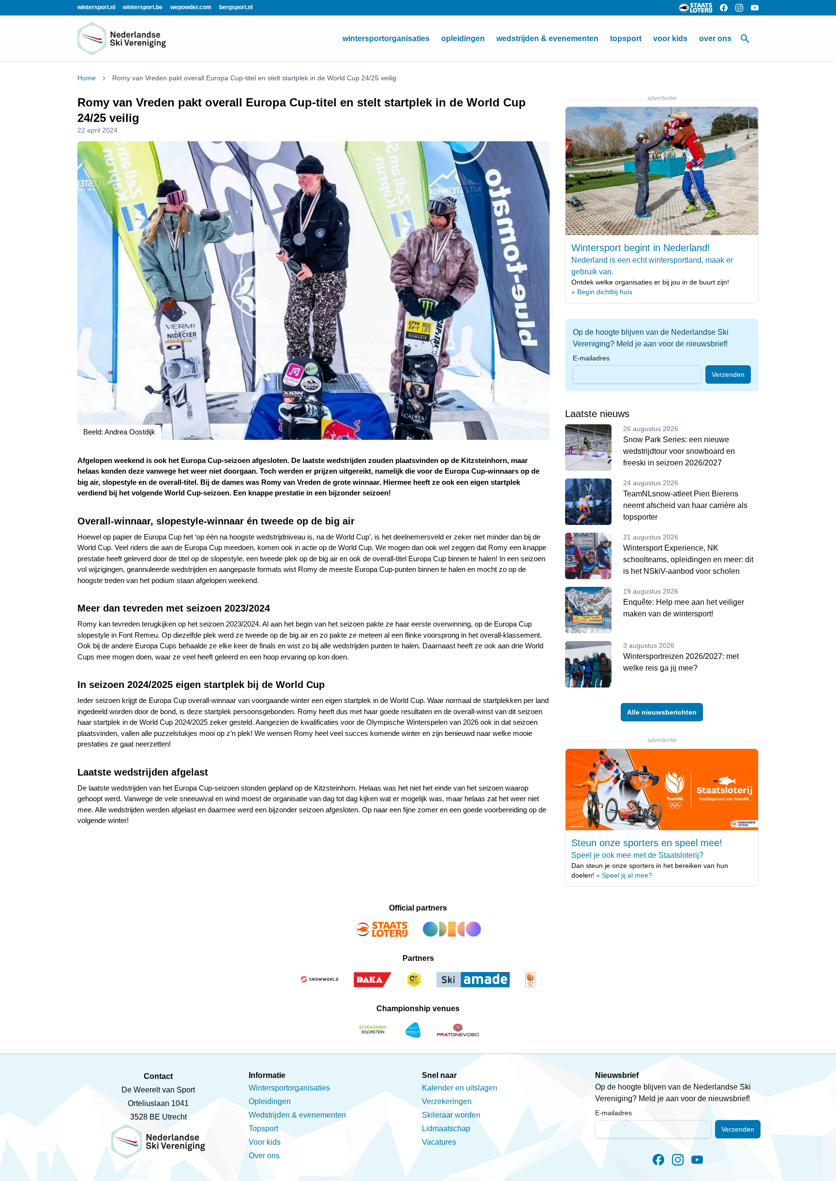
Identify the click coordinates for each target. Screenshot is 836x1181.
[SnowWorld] (319, 979)
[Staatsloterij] (381, 929)
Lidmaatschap (446, 1128)
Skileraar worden (451, 1115)
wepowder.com (190, 7)
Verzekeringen (447, 1101)
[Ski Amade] (473, 979)
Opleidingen (463, 38)
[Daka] (373, 979)
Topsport (626, 38)
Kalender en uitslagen (459, 1088)
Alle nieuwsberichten (662, 712)
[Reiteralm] (412, 1030)
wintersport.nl (96, 7)
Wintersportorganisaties (386, 38)
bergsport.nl (236, 7)
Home (86, 78)
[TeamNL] (530, 979)
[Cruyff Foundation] (414, 979)
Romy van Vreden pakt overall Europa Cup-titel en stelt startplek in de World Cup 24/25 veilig (254, 78)
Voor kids (670, 38)
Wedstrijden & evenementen (547, 38)
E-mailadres (591, 358)
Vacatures (439, 1142)
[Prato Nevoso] (458, 1030)
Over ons (715, 38)
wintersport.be (143, 7)
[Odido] (452, 929)
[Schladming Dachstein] (373, 1030)
